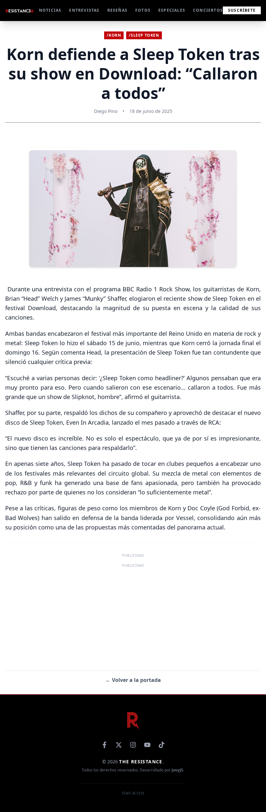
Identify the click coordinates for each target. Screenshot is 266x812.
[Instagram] (133, 745)
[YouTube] (147, 745)
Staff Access (133, 793)
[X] (118, 745)
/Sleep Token (144, 35)
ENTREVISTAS (84, 10)
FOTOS (143, 10)
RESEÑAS (117, 10)
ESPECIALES (171, 10)
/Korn (114, 35)
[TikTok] (161, 745)
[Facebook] (104, 745)
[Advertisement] (133, 614)
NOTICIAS (50, 10)
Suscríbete (242, 10)
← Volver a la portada (133, 680)
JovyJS (177, 770)
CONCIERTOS (208, 10)
